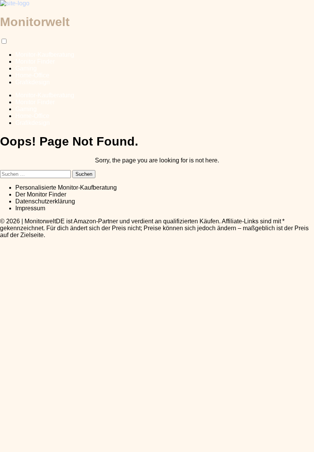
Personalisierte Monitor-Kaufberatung (66, 187)
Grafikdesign (32, 82)
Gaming (26, 68)
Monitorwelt (35, 22)
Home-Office (32, 75)
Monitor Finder (35, 61)
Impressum (30, 208)
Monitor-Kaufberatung (44, 54)
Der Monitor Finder (40, 194)
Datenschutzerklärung (45, 201)
